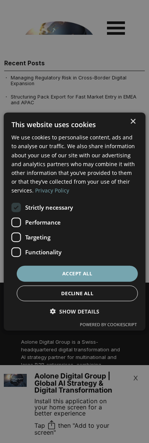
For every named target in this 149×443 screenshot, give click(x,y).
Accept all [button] (77, 273)
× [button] (133, 121)
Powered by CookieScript (108, 324)
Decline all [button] (77, 292)
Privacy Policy (52, 190)
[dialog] (75, 222)
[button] (74, 311)
